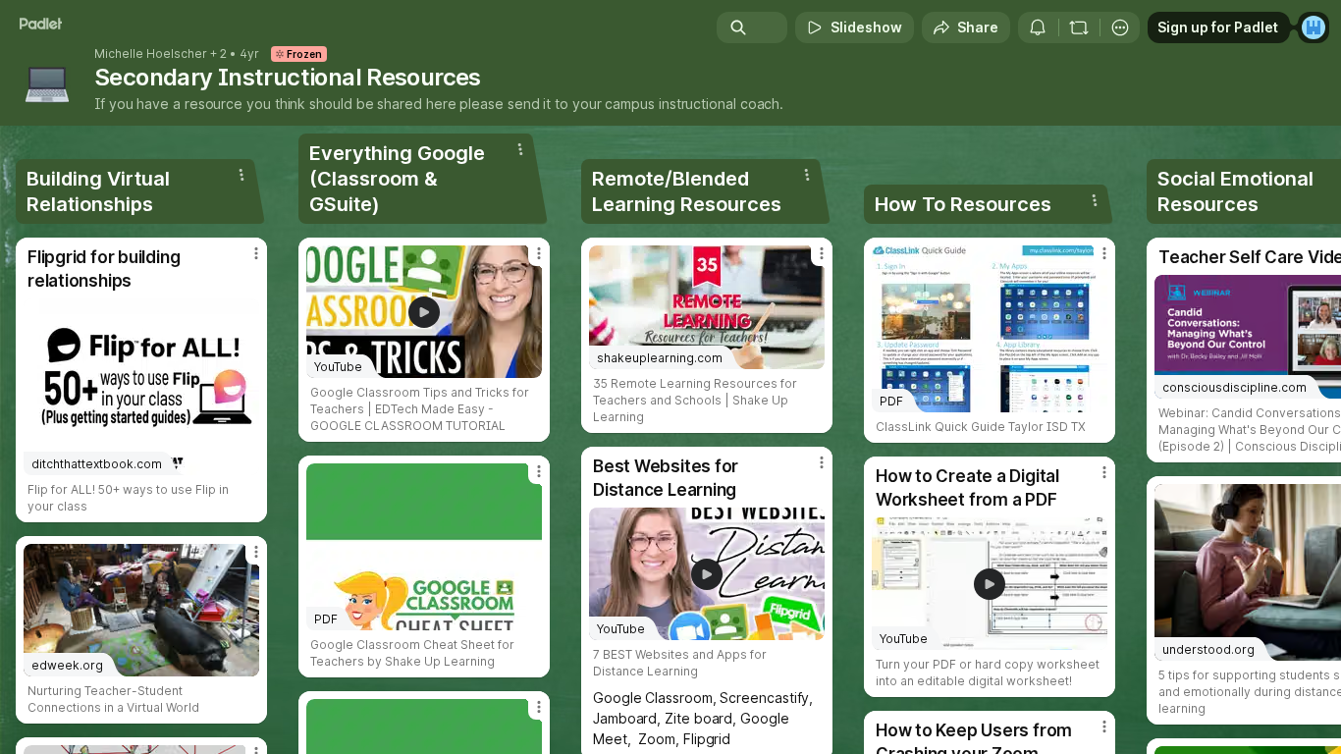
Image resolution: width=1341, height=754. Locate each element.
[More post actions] (256, 253)
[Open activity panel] (1037, 27)
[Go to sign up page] (1313, 27)
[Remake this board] (1079, 27)
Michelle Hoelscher (150, 54)
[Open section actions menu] (241, 174)
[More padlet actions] (1120, 27)
